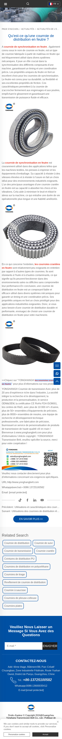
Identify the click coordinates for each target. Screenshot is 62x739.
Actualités (27, 29)
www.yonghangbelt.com (29, 432)
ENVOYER (50, 646)
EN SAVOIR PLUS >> (31, 519)
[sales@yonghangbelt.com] (57, 365)
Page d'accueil (10, 29)
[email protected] (18, 492)
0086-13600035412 (36, 685)
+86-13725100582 (37, 680)
